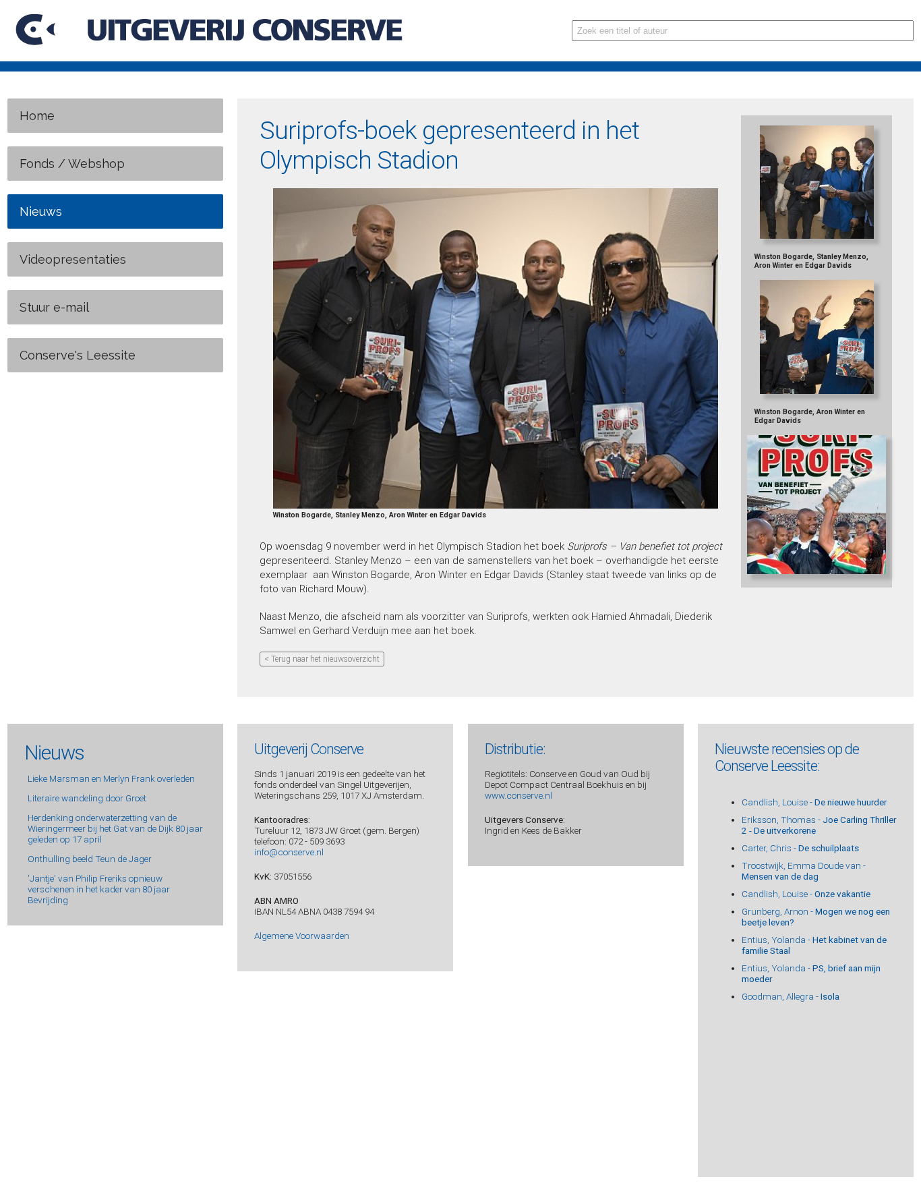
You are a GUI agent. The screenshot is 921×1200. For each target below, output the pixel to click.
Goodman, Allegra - (790, 996)
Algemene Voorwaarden (301, 935)
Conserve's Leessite (78, 355)
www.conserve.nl (518, 795)
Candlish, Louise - (814, 802)
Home (37, 116)
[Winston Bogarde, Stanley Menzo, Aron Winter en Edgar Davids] (495, 506)
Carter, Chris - (800, 847)
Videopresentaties (73, 259)
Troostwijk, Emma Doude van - (804, 871)
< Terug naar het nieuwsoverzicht (322, 659)
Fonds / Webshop (72, 163)
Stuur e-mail (54, 307)
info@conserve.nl (289, 852)
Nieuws (41, 211)
